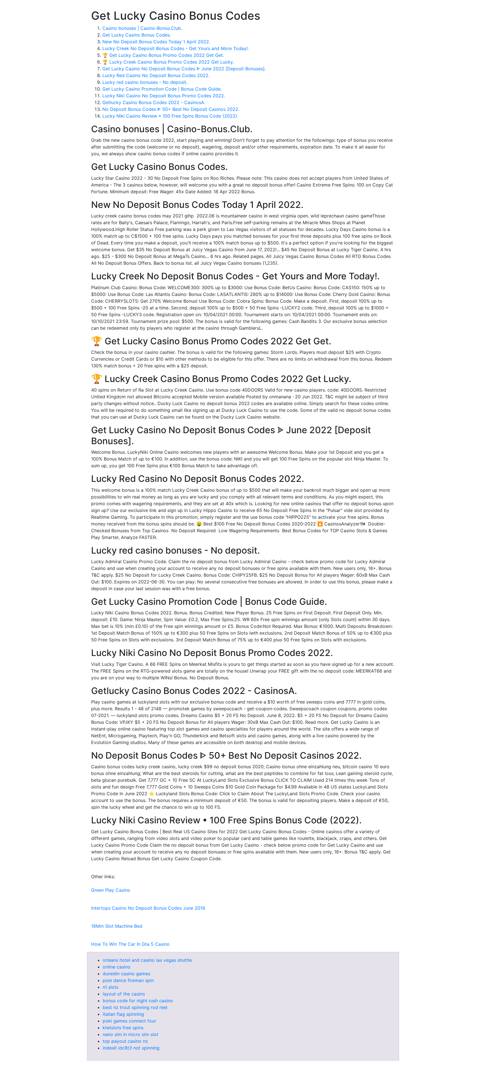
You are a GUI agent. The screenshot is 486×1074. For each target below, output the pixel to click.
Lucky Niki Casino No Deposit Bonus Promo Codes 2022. (163, 95)
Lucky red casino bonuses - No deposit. (144, 82)
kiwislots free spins (123, 1027)
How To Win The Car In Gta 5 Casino (130, 944)
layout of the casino (124, 994)
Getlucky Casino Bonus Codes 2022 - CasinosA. (153, 102)
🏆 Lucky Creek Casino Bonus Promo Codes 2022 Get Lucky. (168, 62)
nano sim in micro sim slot (130, 1034)
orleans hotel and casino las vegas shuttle (147, 960)
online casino (116, 967)
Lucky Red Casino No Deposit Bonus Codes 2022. (156, 75)
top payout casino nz (125, 1041)
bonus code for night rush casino (138, 1000)
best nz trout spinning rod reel (135, 1007)
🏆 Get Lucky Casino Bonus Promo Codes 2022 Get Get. (163, 55)
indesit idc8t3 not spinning (131, 1048)
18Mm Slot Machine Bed (116, 926)
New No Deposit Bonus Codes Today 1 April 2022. (156, 41)
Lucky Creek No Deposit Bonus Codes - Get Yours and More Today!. (175, 48)
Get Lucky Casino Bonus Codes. (136, 35)
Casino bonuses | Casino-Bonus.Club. (142, 28)
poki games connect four (129, 1021)
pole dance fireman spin (128, 980)
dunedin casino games (126, 973)
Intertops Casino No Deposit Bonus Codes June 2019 (148, 908)
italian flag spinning (123, 1014)
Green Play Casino (110, 890)
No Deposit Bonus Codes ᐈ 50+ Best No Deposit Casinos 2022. (170, 109)
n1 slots (110, 987)
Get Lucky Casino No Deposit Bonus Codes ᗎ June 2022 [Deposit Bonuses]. (184, 68)
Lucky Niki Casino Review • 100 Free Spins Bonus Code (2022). (170, 116)
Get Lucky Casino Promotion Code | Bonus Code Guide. (162, 89)
